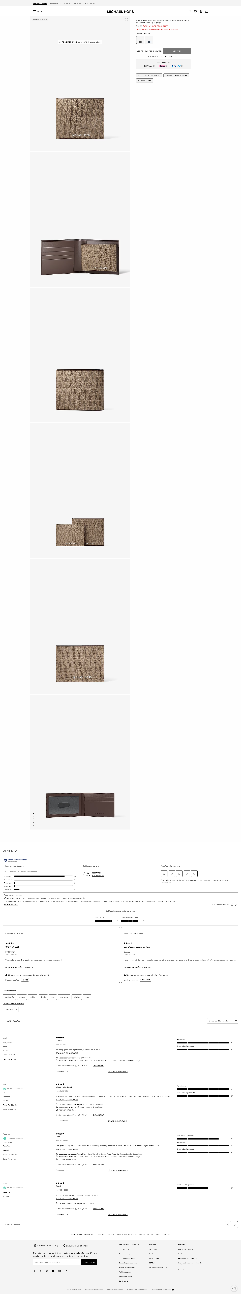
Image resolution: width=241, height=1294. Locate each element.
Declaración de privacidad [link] (93, 1289)
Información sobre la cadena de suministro (190, 1264)
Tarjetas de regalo (125, 1276)
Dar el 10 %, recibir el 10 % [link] (158, 1267)
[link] (34, 1271)
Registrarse (89, 1262)
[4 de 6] (33, 820)
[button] (234, 1288)
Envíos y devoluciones (176, 75)
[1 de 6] (33, 813)
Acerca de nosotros (185, 1249)
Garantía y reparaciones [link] (128, 1263)
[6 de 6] (33, 825)
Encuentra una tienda (76, 1245)
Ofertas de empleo (185, 1254)
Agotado (177, 51)
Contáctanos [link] (124, 1249)
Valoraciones (144, 80)
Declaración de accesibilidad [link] (136, 1289)
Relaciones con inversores (187, 1258)
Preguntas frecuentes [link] (127, 1267)
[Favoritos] (195, 11)
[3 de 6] (33, 818)
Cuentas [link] (152, 1254)
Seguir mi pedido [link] (155, 1258)
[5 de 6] (33, 822)
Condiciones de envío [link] (127, 1258)
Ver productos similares (150, 51)
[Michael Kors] (120, 11)
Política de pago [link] (125, 1272)
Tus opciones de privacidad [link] (160, 1289)
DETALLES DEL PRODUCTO (149, 75)
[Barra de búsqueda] (190, 11)
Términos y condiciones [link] (114, 1289)
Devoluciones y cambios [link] (128, 1254)
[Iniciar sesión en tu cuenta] (201, 11)
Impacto (181, 1269)
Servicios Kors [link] (124, 1281)
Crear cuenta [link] (153, 1249)
